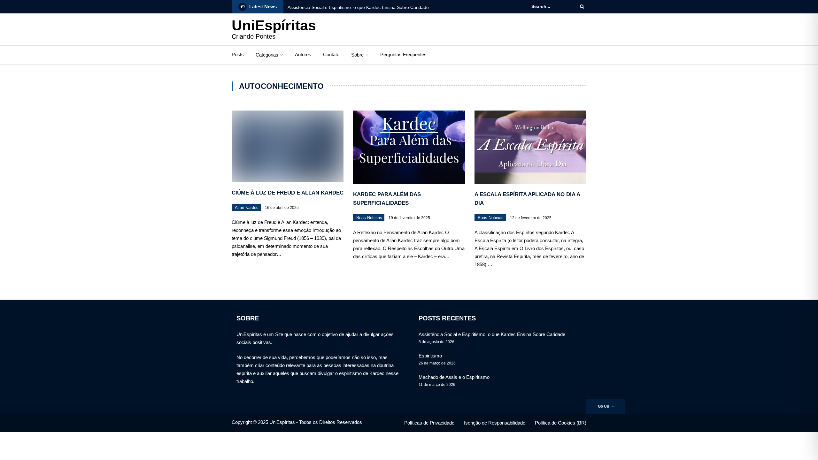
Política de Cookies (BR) (560, 422)
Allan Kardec (247, 207)
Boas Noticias (369, 217)
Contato (331, 54)
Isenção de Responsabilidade (494, 422)
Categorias (267, 54)
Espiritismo (430, 355)
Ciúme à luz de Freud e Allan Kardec (287, 193)
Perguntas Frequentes (403, 54)
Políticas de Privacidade (429, 422)
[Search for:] (550, 6)
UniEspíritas (274, 25)
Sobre (357, 54)
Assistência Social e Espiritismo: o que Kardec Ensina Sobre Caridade (358, 7)
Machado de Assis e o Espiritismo (454, 377)
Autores (303, 54)
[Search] (582, 6)
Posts (238, 54)
